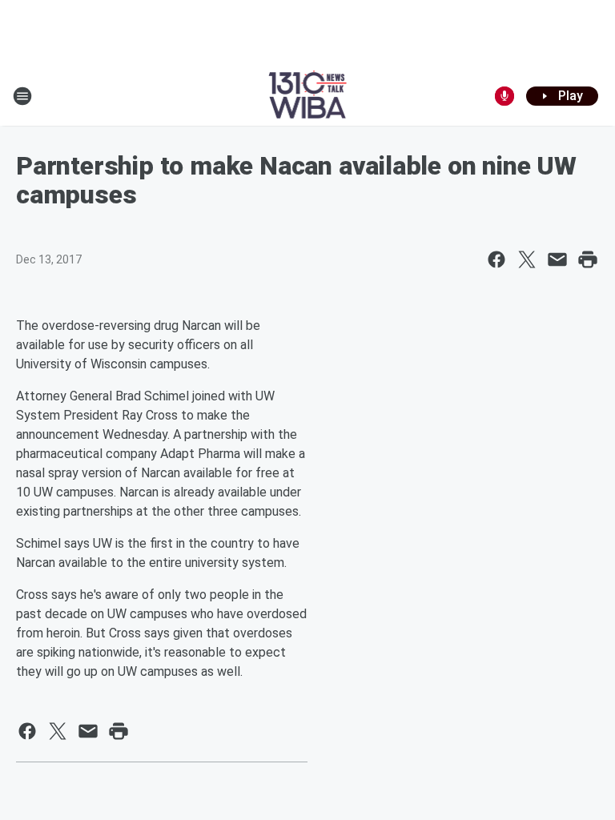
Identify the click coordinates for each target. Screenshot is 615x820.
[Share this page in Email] (557, 259)
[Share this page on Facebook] (496, 259)
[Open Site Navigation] (22, 96)
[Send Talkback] (504, 96)
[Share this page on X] (527, 259)
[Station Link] (308, 96)
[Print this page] (588, 259)
